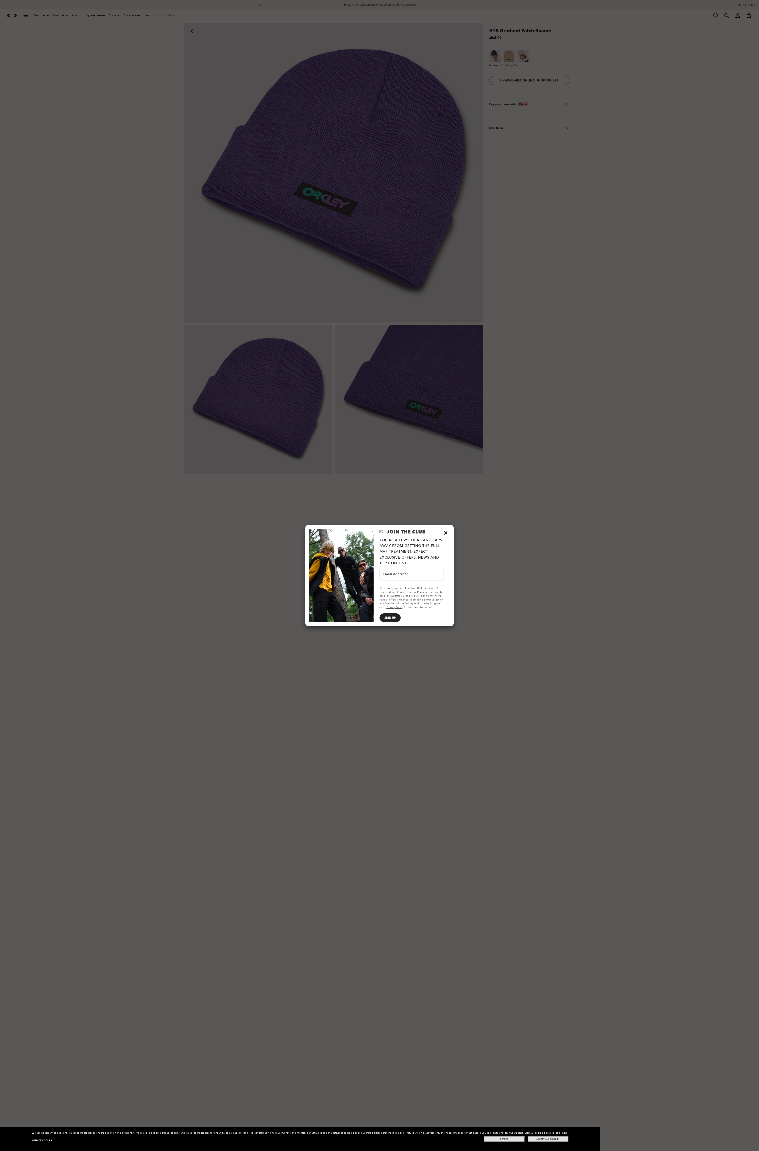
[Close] (446, 533)
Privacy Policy (394, 607)
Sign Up (390, 618)
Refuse (504, 1139)
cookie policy (543, 1132)
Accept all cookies (548, 1139)
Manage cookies (42, 1140)
